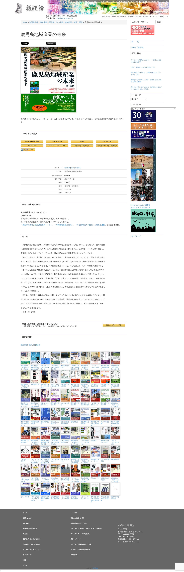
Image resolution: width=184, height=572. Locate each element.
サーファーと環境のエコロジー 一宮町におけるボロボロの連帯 (146, 61)
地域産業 (43, 22)
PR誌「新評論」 (138, 47)
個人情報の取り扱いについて (32, 549)
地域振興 (67, 167)
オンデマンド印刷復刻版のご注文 (81, 544)
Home (25, 22)
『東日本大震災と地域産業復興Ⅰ (34, 225)
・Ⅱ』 (49, 225)
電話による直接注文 (82, 145)
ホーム (25, 513)
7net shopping (107, 141)
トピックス (74, 513)
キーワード (136, 236)
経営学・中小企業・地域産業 (60, 22)
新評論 (35, 8)
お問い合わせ (106, 16)
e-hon (82, 141)
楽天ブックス (32, 145)
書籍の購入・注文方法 (134, 16)
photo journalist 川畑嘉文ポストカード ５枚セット (140, 206)
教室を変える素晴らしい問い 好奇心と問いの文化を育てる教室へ (146, 80)
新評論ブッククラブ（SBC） (32, 539)
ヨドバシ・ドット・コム (57, 145)
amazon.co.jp (57, 141)
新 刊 (135, 42)
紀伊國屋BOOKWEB (32, 141)
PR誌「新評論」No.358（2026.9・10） (143, 67)
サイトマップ (154, 16)
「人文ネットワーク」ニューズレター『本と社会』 (86, 528)
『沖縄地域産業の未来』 (63, 225)
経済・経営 (78, 22)
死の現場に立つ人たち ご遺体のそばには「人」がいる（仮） (146, 73)
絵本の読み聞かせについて (79, 523)
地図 (161, 16)
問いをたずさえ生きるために (146, 88)
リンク (166, 16)
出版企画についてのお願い (31, 544)
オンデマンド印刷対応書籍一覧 (80, 549)
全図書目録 (115, 16)
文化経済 (77, 167)
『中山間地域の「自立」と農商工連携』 (91, 225)
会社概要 (123, 16)
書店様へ (145, 16)
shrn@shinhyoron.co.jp (64, 18)
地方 (72, 167)
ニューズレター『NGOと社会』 (80, 533)
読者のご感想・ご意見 (77, 518)
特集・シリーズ (75, 539)
